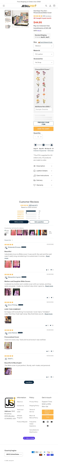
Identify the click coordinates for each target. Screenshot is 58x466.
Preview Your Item (43, 123)
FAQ (47, 417)
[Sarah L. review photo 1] (8, 371)
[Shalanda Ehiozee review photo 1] (8, 264)
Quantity (37, 133)
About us (20, 401)
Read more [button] (49, 286)
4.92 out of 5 (33, 205)
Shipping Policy (34, 405)
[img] (9, 244)
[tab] (8, 13)
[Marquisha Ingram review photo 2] (16, 292)
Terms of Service (32, 410)
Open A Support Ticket (47, 412)
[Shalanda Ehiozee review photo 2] (16, 264)
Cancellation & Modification (34, 431)
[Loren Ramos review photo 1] (8, 345)
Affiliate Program (19, 417)
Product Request (22, 421)
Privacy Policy (33, 401)
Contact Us (20, 405)
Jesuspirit (11, 460)
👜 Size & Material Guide (45, 42)
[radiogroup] (43, 87)
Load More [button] (29, 382)
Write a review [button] (18, 222)
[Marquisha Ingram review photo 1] (8, 292)
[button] (4, 6)
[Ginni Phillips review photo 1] (8, 319)
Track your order (20, 410)
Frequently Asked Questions (32, 424)
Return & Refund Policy (33, 417)
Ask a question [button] (39, 222)
